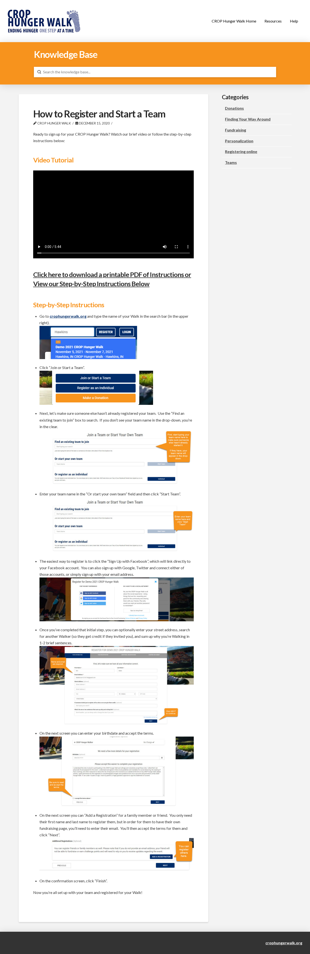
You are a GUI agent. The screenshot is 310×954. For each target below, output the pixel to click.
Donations (234, 108)
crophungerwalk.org (68, 316)
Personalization (239, 140)
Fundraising (235, 130)
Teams (231, 162)
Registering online (241, 151)
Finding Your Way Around (248, 119)
